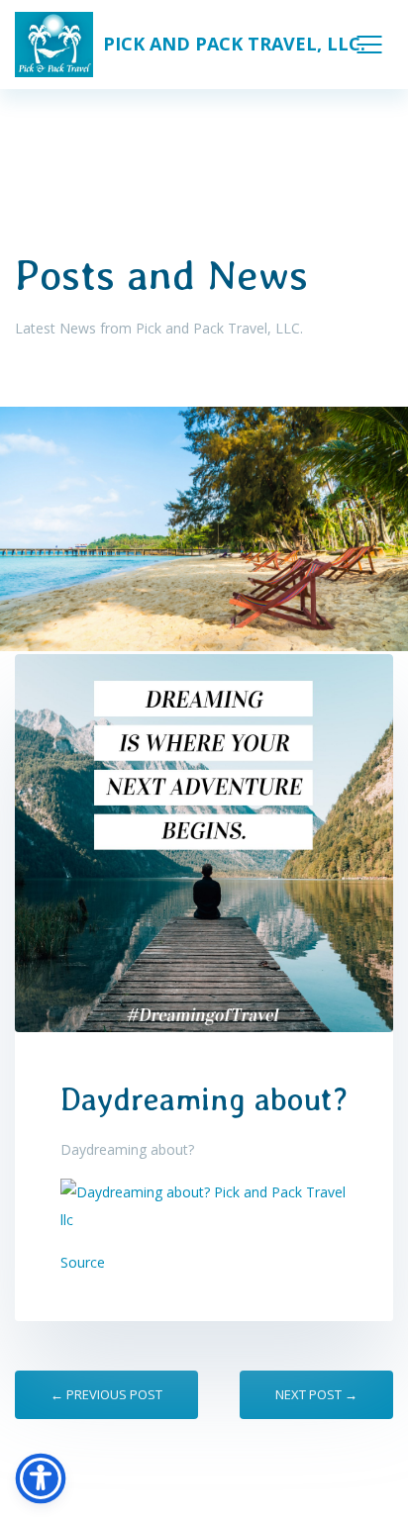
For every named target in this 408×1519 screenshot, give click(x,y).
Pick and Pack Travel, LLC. (234, 43)
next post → (316, 1394)
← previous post (106, 1394)
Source (82, 1262)
